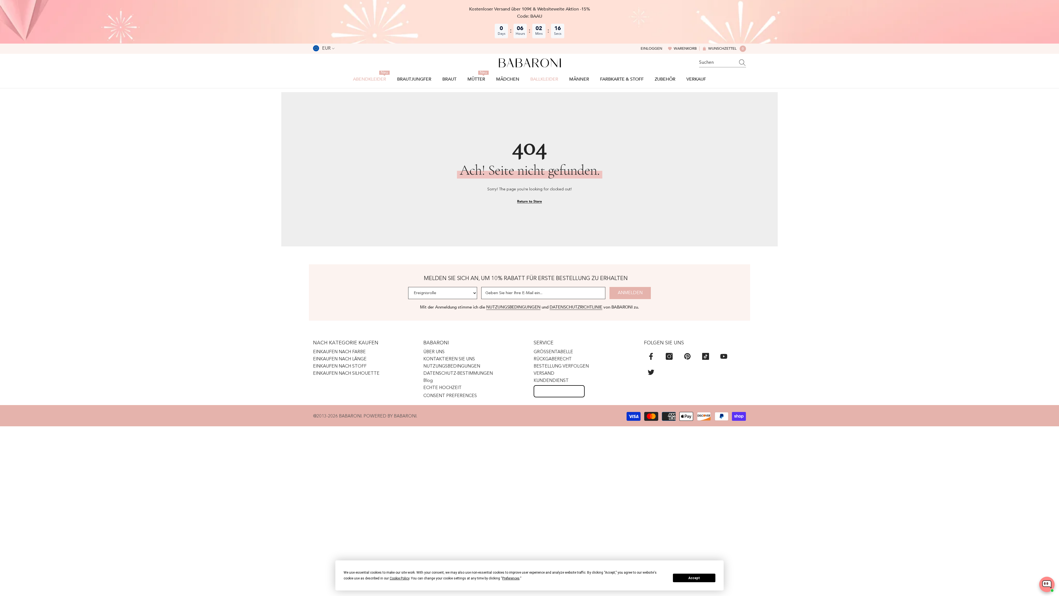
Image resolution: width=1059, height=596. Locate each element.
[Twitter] (651, 372)
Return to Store (529, 201)
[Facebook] (651, 356)
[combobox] (717, 62)
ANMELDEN (630, 293)
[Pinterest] (687, 356)
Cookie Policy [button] (399, 578)
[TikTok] (706, 356)
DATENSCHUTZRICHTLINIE (576, 307)
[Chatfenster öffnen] (1047, 584)
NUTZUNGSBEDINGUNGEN (513, 307)
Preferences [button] (511, 578)
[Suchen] (722, 62)
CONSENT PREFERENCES (450, 396)
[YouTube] (724, 356)
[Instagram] (669, 356)
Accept (694, 578)
